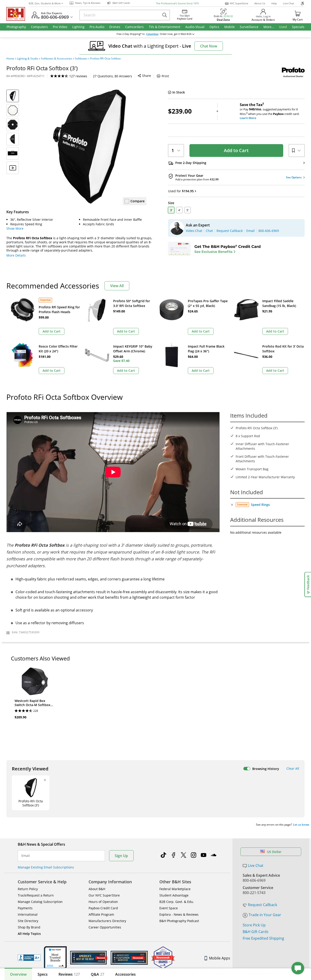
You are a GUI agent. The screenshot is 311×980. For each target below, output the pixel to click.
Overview (18, 974)
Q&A (97, 974)
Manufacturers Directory (107, 921)
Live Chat (288, 3)
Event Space (168, 908)
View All (117, 285)
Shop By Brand (29, 927)
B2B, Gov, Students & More (45, 3)
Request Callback (262, 904)
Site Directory (28, 921)
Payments (25, 908)
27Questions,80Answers (112, 76)
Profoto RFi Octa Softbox (105, 58)
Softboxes (81, 58)
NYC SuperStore (239, 3)
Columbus (152, 34)
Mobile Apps (219, 958)
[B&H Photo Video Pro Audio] (17, 14)
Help (274, 3)
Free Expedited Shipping (263, 938)
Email (25, 855)
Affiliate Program (101, 914)
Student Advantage (174, 895)
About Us (259, 3)
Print (165, 76)
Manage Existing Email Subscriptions (46, 867)
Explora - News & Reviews (179, 914)
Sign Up (121, 855)
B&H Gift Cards (255, 931)
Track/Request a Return (36, 895)
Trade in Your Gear (265, 914)
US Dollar (274, 852)
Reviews (69, 974)
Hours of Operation (103, 901)
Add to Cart (236, 150)
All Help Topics (29, 933)
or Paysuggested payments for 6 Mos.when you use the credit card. (269, 111)
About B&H (97, 889)
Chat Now (208, 46)
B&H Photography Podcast (179, 921)
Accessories (125, 974)
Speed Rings (260, 504)
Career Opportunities (105, 927)
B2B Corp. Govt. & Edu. (176, 901)
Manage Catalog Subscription (40, 901)
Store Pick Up (254, 925)
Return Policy (28, 889)
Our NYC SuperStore (104, 895)
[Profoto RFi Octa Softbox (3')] (89, 147)
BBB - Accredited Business (29, 957)
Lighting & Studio (27, 58)
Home (10, 58)
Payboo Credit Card (103, 908)
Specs (43, 974)
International (28, 914)
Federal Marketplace (175, 889)
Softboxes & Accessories (56, 58)
